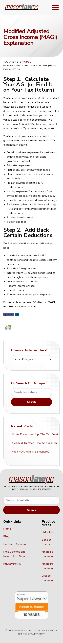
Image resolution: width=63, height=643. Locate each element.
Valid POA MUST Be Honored (30, 452)
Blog (6, 536)
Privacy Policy (12, 564)
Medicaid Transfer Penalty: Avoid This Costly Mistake (36, 443)
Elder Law (48, 532)
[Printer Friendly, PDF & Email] (8, 328)
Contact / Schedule (15, 544)
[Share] (17, 314)
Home (7, 529)
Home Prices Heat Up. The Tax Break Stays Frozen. (36, 434)
